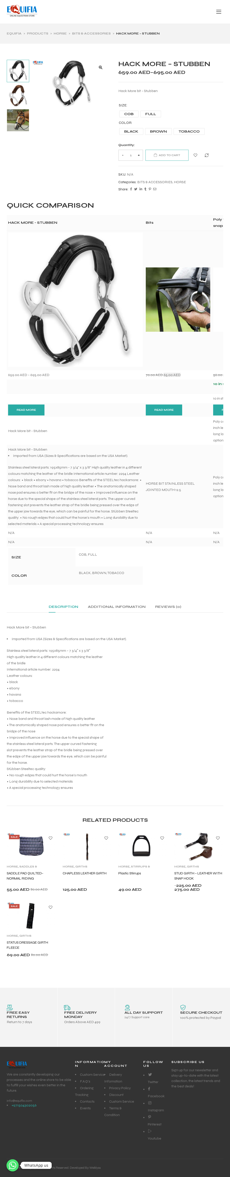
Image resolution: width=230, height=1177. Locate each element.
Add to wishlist (195, 155)
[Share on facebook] (131, 189)
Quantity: (126, 145)
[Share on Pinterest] (150, 189)
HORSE (180, 182)
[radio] (129, 114)
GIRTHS (81, 866)
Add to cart (169, 155)
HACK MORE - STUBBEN (32, 222)
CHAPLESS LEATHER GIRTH (84, 873)
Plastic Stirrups (129, 873)
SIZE (122, 105)
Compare (206, 155)
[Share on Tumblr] (145, 189)
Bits (149, 222)
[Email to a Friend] (154, 189)
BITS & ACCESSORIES (154, 182)
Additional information (117, 607)
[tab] (63, 608)
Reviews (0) (168, 607)
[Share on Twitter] (135, 189)
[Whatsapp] (13, 1165)
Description (63, 607)
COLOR (125, 122)
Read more (26, 409)
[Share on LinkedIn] (140, 189)
